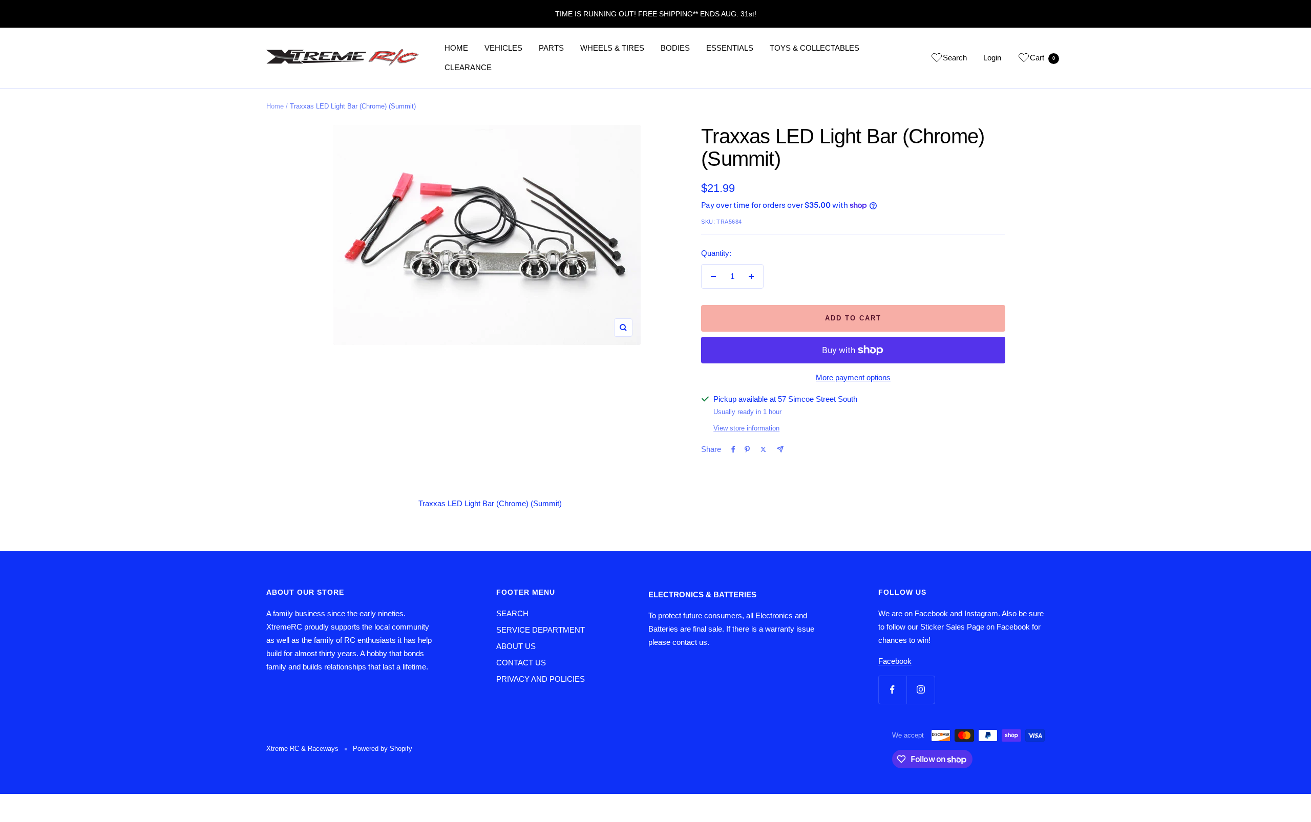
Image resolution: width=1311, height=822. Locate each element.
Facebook (895, 661)
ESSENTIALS (729, 48)
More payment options (853, 377)
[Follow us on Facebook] (892, 690)
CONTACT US (521, 662)
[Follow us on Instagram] (920, 690)
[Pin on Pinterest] (747, 449)
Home (275, 106)
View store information (746, 428)
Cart (1042, 57)
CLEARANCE (468, 67)
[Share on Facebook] (733, 449)
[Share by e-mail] (780, 449)
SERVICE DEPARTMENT (540, 629)
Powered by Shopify (382, 748)
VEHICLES (503, 48)
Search (955, 57)
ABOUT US (516, 646)
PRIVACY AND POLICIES (540, 679)
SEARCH (512, 613)
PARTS (551, 48)
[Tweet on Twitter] (763, 449)
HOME (456, 48)
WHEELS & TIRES (612, 48)
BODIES (675, 48)
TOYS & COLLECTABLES (814, 48)
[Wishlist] (937, 59)
